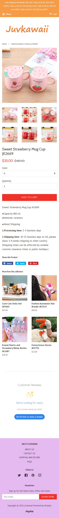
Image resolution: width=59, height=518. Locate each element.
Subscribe (48, 497)
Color (4, 168)
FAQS (29, 461)
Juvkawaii (28, 505)
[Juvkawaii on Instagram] (39, 475)
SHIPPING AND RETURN (29, 457)
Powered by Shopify (42, 505)
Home (4, 44)
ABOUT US (29, 449)
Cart (55, 14)
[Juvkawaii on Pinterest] (33, 475)
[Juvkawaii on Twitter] (19, 475)
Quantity (6, 181)
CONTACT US (29, 453)
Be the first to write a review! (29, 416)
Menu (8, 14)
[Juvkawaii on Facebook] (26, 475)
